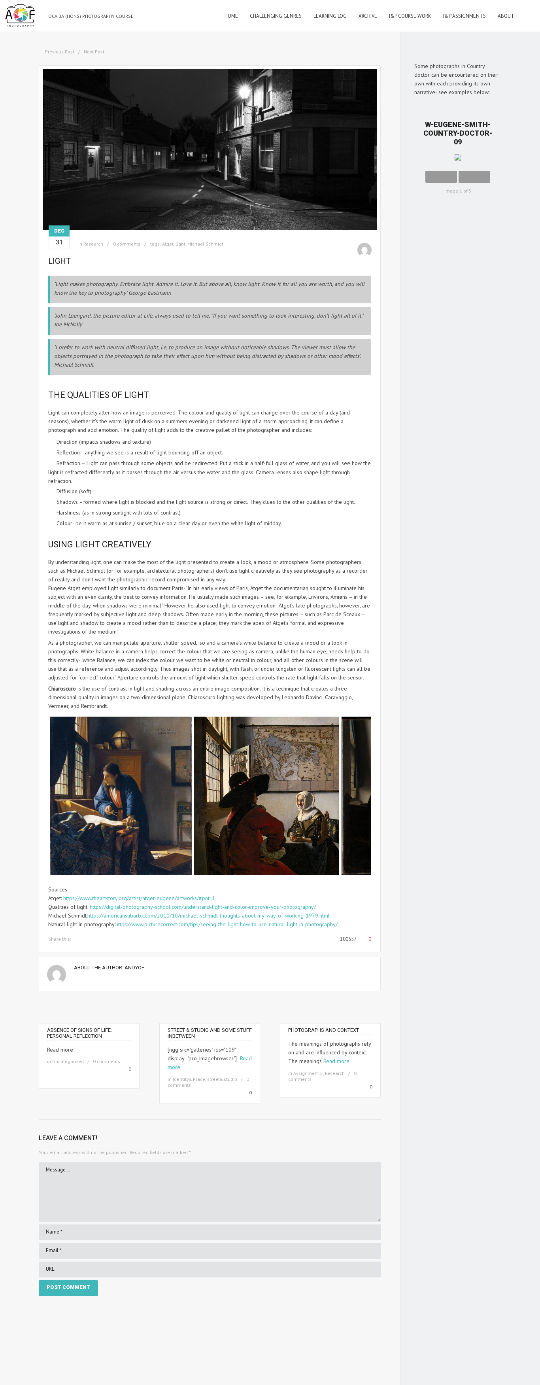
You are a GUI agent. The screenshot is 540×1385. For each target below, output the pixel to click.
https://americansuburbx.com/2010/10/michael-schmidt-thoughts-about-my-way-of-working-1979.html (208, 915)
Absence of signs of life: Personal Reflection (79, 1033)
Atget (168, 244)
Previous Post (59, 52)
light (180, 244)
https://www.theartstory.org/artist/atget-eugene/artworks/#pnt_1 (139, 898)
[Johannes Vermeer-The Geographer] (120, 872)
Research (93, 244)
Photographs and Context (323, 1030)
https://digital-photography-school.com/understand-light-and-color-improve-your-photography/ (203, 906)
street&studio (222, 1079)
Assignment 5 (308, 1073)
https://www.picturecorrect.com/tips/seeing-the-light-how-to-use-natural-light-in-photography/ (226, 924)
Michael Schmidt (205, 244)
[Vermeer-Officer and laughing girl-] (267, 872)
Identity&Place (189, 1079)
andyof (134, 968)
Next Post (94, 52)
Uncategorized (68, 1061)
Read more (336, 1061)
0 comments (126, 244)
